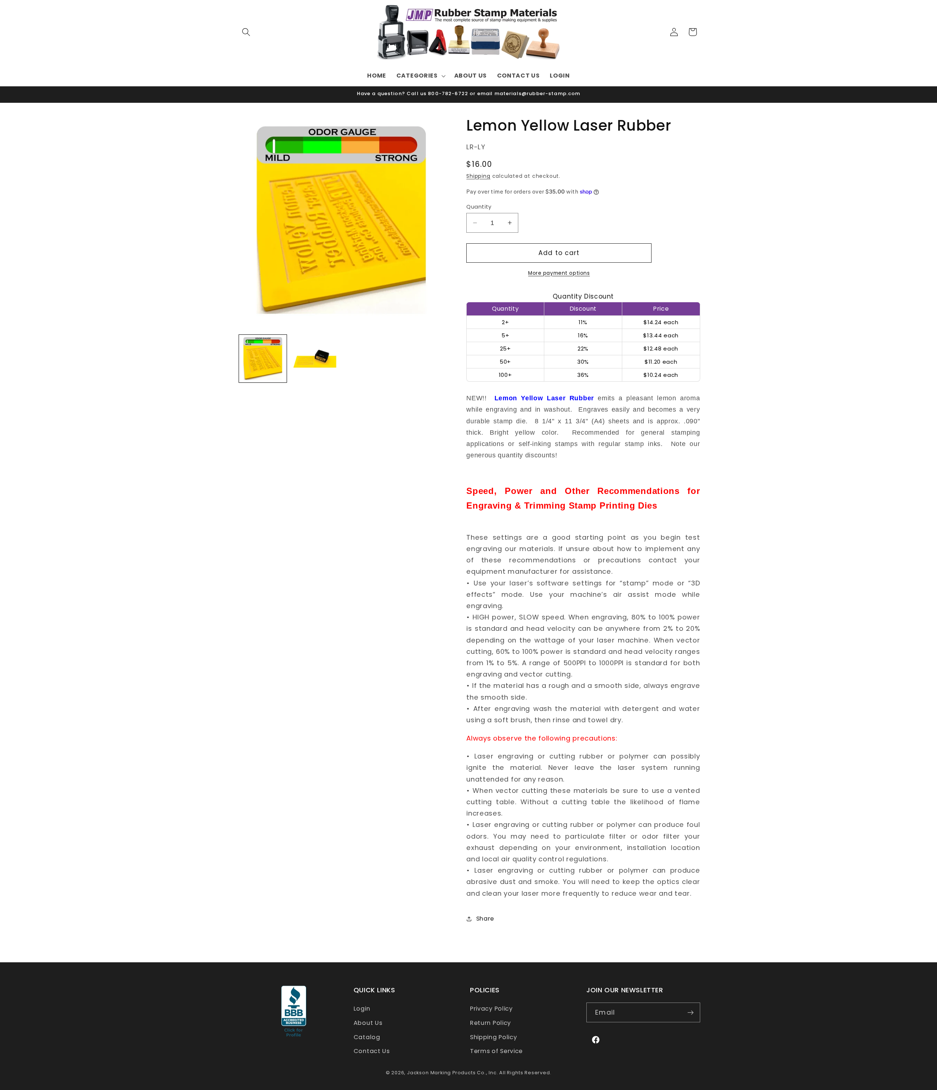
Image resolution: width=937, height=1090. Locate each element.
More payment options (559, 273)
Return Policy (490, 1023)
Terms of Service (496, 1051)
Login (362, 1008)
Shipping (478, 176)
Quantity (479, 206)
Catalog (367, 1037)
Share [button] (485, 918)
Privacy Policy (491, 1008)
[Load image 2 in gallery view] (315, 358)
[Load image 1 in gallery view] (263, 358)
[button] (246, 32)
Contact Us (372, 1051)
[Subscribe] (690, 1012)
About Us (368, 1023)
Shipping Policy (493, 1037)
